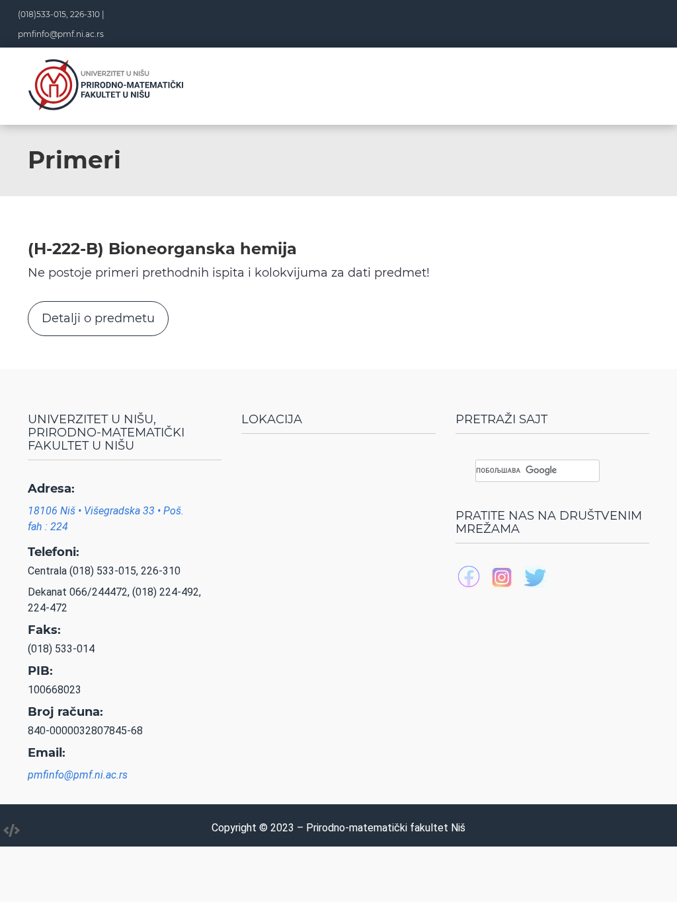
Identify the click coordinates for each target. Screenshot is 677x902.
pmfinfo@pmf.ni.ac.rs (61, 34)
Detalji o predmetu (98, 318)
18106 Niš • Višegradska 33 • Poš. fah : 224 (106, 518)
